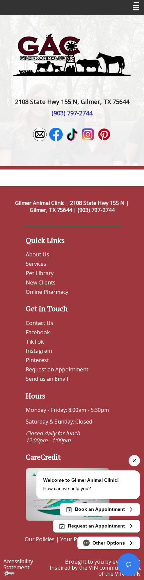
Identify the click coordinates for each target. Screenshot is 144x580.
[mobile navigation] (133, 8)
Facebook (38, 332)
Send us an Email (47, 378)
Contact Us (39, 323)
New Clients (41, 282)
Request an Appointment (57, 369)
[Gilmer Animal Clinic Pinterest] (104, 133)
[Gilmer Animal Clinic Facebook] (56, 133)
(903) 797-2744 (72, 113)
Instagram (39, 350)
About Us (37, 254)
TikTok (35, 341)
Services (36, 263)
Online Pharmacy (47, 292)
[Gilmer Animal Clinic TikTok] (72, 133)
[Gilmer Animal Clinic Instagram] (88, 133)
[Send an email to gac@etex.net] (40, 133)
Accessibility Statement (18, 564)
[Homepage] (72, 53)
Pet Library (40, 273)
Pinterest (37, 360)
